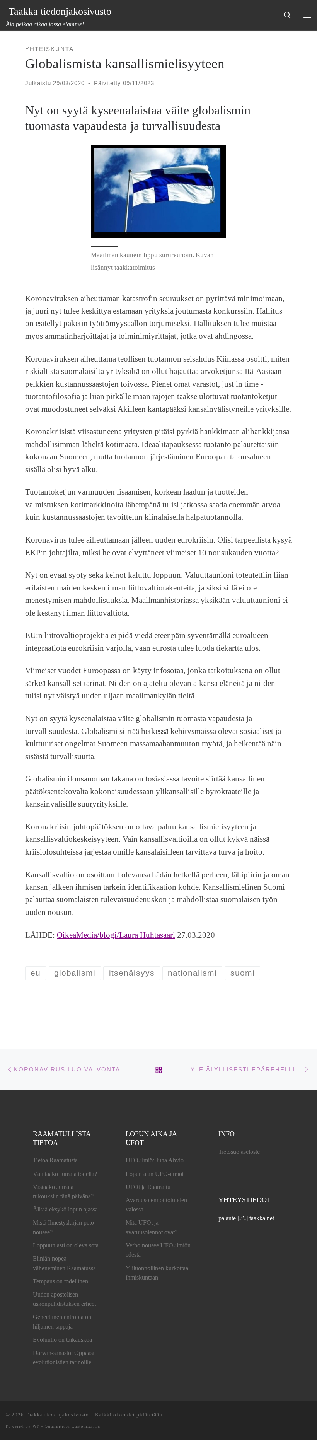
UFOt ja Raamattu (148, 1187)
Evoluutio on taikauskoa (62, 1339)
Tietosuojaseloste (239, 1151)
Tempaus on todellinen (60, 1281)
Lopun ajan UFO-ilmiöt (155, 1173)
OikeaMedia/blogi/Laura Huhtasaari (116, 935)
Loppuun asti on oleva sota (66, 1245)
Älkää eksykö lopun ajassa (65, 1209)
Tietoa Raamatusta (55, 1160)
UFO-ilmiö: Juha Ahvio (155, 1160)
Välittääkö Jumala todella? (65, 1173)
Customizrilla (86, 1426)
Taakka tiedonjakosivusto (57, 1415)
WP (35, 1426)
